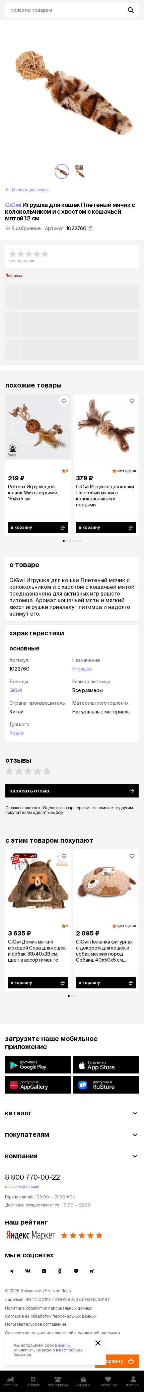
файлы (64, 1345)
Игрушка (82, 669)
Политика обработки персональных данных (48, 1308)
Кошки (16, 733)
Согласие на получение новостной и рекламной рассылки (62, 1333)
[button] (72, 257)
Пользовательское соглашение (35, 1324)
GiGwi (13, 204)
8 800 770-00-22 (32, 1177)
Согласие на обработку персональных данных (50, 1316)
